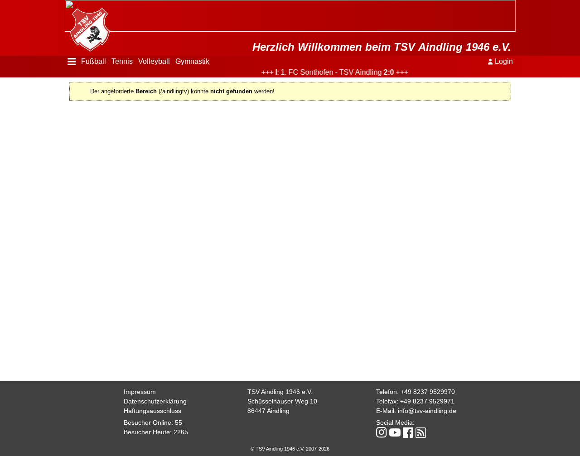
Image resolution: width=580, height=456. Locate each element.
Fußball (93, 61)
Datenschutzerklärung (155, 401)
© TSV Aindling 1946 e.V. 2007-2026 (290, 448)
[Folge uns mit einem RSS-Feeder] (421, 433)
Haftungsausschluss (152, 410)
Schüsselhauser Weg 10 (282, 401)
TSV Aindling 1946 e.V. (280, 391)
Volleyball (154, 61)
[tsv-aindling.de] (87, 27)
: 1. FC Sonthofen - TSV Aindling (328, 72)
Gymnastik (192, 61)
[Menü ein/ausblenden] (72, 61)
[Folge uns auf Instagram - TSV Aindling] (381, 433)
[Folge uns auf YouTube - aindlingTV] (395, 433)
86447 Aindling (268, 410)
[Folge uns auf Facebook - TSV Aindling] (408, 433)
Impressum (140, 391)
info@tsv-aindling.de (427, 410)
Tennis (122, 61)
